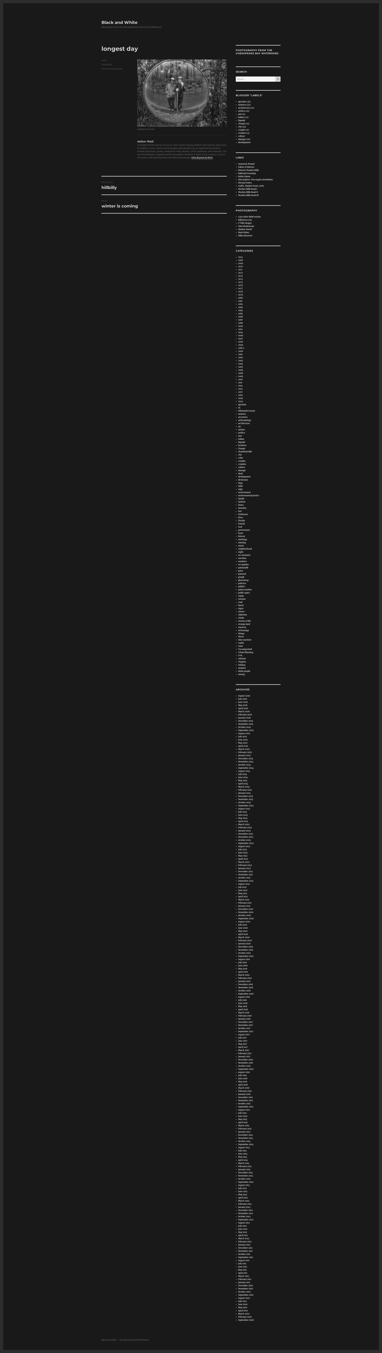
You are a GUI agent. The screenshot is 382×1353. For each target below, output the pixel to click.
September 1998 (246, 1320)
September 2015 (245, 1106)
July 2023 (242, 812)
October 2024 (244, 765)
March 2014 (243, 1163)
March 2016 (243, 1088)
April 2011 (242, 1273)
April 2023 (243, 821)
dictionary (243, 480)
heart (240, 533)
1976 (240, 285)
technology (243, 630)
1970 (240, 266)
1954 (240, 257)
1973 (240, 276)
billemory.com (245, 220)
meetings (242, 539)
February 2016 (245, 1091)
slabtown (242, 614)
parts (240, 571)
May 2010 (242, 1307)
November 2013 (245, 1176)
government (244, 530)
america (242, 414)
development (244, 142)
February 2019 (245, 978)
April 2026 (243, 708)
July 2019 (242, 962)
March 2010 (243, 1314)
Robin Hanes (244, 176)
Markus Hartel (245, 229)
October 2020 (244, 915)
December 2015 (245, 1097)
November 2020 (245, 912)
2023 (240, 401)
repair (241, 596)
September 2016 (246, 1069)
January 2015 (244, 1132)
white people (244, 671)
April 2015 (243, 1122)
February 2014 (245, 1166)
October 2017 (244, 1028)
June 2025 (243, 739)
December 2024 (245, 758)
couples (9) (243, 130)
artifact (241, 429)
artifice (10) (243, 111)
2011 (240, 382)
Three (241, 636)
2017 (240, 392)
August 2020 (244, 921)
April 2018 (243, 1009)
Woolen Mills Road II (248, 192)
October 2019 (244, 953)
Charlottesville (245, 451)
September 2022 (246, 843)
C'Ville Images (245, 223)
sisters (241, 611)
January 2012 (244, 1245)
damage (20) (244, 139)
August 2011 (243, 1260)
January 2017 (244, 1056)
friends (241, 523)
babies (241, 439)
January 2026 (244, 718)
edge (240, 489)
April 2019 (243, 972)
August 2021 (244, 884)
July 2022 (242, 849)
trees (240, 646)
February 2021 (245, 903)
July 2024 (242, 774)
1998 (240, 342)
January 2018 (244, 1019)
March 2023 (243, 824)
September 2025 (246, 730)
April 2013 (243, 1197)
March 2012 (243, 1238)
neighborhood (245, 549)
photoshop (243, 580)
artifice (241, 433)
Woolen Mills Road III (248, 195)
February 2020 (245, 940)
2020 (240, 398)
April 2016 (243, 1085)
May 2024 (242, 780)
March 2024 (244, 787)
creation (242, 464)
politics (241, 586)
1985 (240, 313)
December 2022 (245, 834)
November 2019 (245, 950)
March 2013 (243, 1201)
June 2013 (242, 1191)
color (240, 458)
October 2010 (244, 1292)
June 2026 (243, 702)
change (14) (243, 123)
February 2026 (245, 714)
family (241, 498)
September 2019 (246, 956)
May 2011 (242, 1270)
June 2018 (242, 1003)
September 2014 (245, 1144)
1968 (240, 260)
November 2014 (245, 1138)
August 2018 (244, 997)
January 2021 (244, 906)
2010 (240, 379)
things (241, 633)
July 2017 (242, 1037)
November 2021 (245, 874)
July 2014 (242, 1150)
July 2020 (242, 925)
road (240, 602)
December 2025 (245, 721)
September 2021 (245, 881)
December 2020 (245, 909)
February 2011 (244, 1279)
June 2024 (243, 777)
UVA (240, 655)
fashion (241, 502)
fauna (241, 505)
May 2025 (242, 743)
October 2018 (244, 990)
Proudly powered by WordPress (134, 1340)
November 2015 (245, 1100)
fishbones (243, 514)
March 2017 (243, 1050)
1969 (240, 263)
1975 (240, 282)
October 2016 (244, 1066)
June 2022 (243, 852)
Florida (241, 520)
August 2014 (244, 1147)
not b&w (242, 558)
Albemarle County (246, 411)
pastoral (242, 574)
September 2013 (245, 1182)
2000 (240, 351)
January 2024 (244, 793)
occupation (243, 564)
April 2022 (243, 859)
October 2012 (244, 1216)
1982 (240, 304)
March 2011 (243, 1276)
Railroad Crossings (247, 173)
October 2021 (244, 878)
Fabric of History (246, 167)
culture (241, 136)
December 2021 (245, 871)
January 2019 (244, 981)
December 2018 (245, 984)
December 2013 (245, 1172)
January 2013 (244, 1207)
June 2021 (242, 890)
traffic (241, 643)
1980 (240, 298)
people (241, 577)
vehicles (242, 658)
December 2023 (245, 796)
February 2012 (245, 1241)
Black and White (119, 22)
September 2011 (245, 1257)
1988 (240, 323)
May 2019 (242, 968)
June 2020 (243, 928)
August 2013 (244, 1185)
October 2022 (244, 840)
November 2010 (245, 1288)
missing (242, 542)
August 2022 (244, 846)
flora (240, 517)
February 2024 (245, 790)
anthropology (244, 420)
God (240, 527)
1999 (240, 345)
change (241, 448)
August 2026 (244, 696)
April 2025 (243, 746)
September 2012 (245, 1219)
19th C (241, 348)
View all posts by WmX (202, 157)
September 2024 (246, 768)
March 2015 (243, 1125)
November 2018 (245, 987)
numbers (242, 561)
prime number (245, 589)
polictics (242, 583)
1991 (240, 329)
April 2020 (243, 934)
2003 (240, 360)
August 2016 (244, 1072)
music (241, 545)
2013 (240, 389)
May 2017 (242, 1044)
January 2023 (244, 830)
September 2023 (246, 805)
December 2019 (245, 947)
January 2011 (244, 1282)
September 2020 (246, 918)
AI (239, 407)
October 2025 (244, 727)
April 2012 (243, 1235)
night (240, 552)
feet (240, 511)
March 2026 (244, 711)
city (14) (242, 126)
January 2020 (244, 943)
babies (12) (243, 117)
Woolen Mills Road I (247, 189)
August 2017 (244, 1034)
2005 (240, 367)
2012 (240, 385)
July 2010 (242, 1301)
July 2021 (242, 887)
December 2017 (245, 1022)
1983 (240, 307)
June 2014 (242, 1154)
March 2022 (244, 862)
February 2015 (245, 1128)
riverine (242, 599)
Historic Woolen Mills (248, 170)
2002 (240, 357)
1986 (240, 316)
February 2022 (245, 865)
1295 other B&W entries (249, 217)
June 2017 (242, 1041)
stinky (241, 618)
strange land (107, 69)
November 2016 (245, 1063)
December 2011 (245, 1248)
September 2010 (245, 1295)
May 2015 (242, 1119)
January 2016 (244, 1094)
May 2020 (242, 931)
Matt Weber (243, 232)
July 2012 (242, 1226)
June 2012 (242, 1229)
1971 (240, 269)
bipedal (241, 120)
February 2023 (245, 827)
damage (242, 470)
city (240, 454)
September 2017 (245, 1031)
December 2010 (245, 1285)
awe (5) (241, 114)
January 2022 (244, 868)
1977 (240, 288)
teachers (242, 627)
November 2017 (245, 1025)
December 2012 (245, 1210)
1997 (240, 338)
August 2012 (244, 1223)
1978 (240, 291)
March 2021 (243, 899)
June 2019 (243, 965)
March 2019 (243, 975)
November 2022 (245, 837)
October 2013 (244, 1179)
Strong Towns (245, 182)
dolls (240, 486)
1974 (240, 279)
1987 (240, 320)
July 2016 (242, 1075)
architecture (244, 423)
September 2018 (245, 994)
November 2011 (245, 1251)
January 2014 (244, 1169)
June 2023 (243, 815)
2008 (240, 373)
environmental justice (248, 495)
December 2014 (245, 1135)
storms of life (244, 621)
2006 (240, 370)
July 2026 (242, 699)
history (241, 536)
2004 (240, 364)
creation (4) (243, 133)
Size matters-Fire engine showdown (255, 179)
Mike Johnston (245, 235)
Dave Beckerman (246, 226)
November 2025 (245, 724)
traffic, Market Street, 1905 (251, 186)
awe (240, 436)
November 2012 (245, 1213)
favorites (242, 508)
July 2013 (242, 1188)
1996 (240, 335)
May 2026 (243, 705)
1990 (240, 326)
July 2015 (242, 1113)
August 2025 (244, 733)
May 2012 (242, 1232)
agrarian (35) (244, 101)
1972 (240, 273)
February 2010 (245, 1317)
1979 (240, 295)
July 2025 (242, 736)
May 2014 (242, 1157)
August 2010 (244, 1298)
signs (240, 608)
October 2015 (244, 1103)
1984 (240, 310)
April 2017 (243, 1047)
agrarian (242, 404)
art (239, 426)
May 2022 (242, 856)
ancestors (243, 417)
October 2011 (244, 1254)
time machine (244, 640)
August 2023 (244, 808)
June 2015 (242, 1116)
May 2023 (242, 818)
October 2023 (244, 802)
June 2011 (242, 1266)
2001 (240, 354)
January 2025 (244, 755)
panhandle (243, 567)
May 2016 (242, 1081)
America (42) (244, 105)
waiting (241, 665)
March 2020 (244, 937)
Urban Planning (245, 652)
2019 (240, 395)
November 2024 (245, 761)
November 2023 (245, 799)
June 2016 (243, 1078)
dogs (240, 483)
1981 (240, 301)
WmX (104, 60)
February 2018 (245, 1016)
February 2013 (244, 1204)
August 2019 (244, 959)
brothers (242, 445)
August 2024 (244, 771)
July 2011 (242, 1263)
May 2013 (242, 1194)
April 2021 (243, 896)
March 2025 (244, 749)
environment (244, 492)
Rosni (241, 605)
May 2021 (242, 893)
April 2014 (243, 1160)
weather (119, 69)
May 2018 (242, 1006)
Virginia (242, 662)
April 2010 (243, 1310)
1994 (240, 332)
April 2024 (243, 783)
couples (241, 461)
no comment (244, 555)
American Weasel (246, 164)
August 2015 (244, 1110)
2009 (240, 376)
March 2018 (243, 1012)
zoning (241, 674)
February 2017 (245, 1053)
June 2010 (242, 1304)
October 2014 (244, 1141)
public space (244, 593)
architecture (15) (246, 108)
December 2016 (245, 1059)
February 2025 (245, 752)
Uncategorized (245, 649)
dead (240, 473)
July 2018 (242, 1000)
